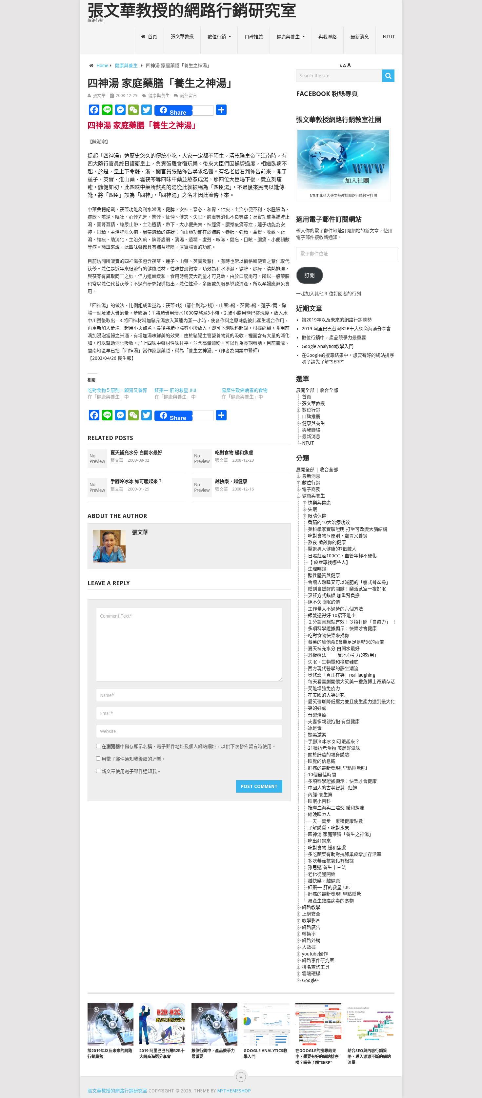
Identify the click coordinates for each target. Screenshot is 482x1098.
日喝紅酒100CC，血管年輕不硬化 (342, 555)
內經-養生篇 (320, 794)
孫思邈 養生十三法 (327, 867)
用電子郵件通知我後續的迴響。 (134, 758)
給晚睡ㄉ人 (319, 814)
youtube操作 (315, 953)
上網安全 (311, 913)
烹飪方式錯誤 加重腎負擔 (334, 595)
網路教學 (311, 907)
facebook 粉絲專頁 (327, 94)
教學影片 (311, 920)
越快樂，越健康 (231, 481)
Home (102, 65)
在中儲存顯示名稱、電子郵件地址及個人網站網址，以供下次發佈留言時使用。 (189, 746)
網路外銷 (311, 940)
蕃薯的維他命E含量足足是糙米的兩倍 (346, 642)
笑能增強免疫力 (324, 688)
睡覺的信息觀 (321, 761)
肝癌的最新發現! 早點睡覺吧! (337, 768)
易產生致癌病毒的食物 (245, 390)
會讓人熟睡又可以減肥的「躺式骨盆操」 (349, 582)
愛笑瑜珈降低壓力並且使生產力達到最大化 (351, 701)
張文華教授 (182, 36)
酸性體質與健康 (324, 575)
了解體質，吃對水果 (328, 827)
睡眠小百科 (319, 801)
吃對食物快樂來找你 (328, 635)
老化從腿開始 (321, 874)
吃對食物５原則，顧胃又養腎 (117, 390)
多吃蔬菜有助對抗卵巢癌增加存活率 (344, 854)
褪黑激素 (317, 734)
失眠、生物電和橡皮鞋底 (333, 662)
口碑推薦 (254, 36)
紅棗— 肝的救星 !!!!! (175, 390)
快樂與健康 (319, 502)
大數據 (309, 947)
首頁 (152, 36)
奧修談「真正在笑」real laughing (341, 675)
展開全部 (305, 390)
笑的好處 (317, 708)
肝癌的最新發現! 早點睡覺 (334, 893)
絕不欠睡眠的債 (324, 602)
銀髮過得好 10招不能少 (332, 615)
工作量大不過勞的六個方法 (335, 608)
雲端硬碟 (311, 973)
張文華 (99, 95)
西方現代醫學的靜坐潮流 (333, 668)
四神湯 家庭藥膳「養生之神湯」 (340, 834)
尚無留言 (188, 95)
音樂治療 (317, 715)
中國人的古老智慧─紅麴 (332, 787)
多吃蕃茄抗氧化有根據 (331, 860)
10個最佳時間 (322, 774)
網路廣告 (311, 927)
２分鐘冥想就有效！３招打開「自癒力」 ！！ (354, 622)
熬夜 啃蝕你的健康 (327, 542)
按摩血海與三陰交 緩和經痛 (336, 807)
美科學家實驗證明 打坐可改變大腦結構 (347, 529)
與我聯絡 (327, 36)
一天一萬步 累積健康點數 (335, 821)
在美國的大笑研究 (326, 695)
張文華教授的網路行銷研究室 (192, 11)
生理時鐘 (317, 568)
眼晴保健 (317, 515)
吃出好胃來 (319, 840)
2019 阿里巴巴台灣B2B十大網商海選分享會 (347, 328)
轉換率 (309, 933)
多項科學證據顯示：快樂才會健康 (342, 628)
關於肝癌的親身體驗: (329, 754)
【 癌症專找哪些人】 (329, 562)
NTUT (389, 36)
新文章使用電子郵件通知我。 (131, 771)
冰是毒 (315, 728)
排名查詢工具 (316, 967)
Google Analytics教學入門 (327, 346)
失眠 (312, 509)
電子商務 (311, 489)
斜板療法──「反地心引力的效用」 (343, 655)
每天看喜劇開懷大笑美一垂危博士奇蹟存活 (351, 681)
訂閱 (309, 275)
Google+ (310, 980)
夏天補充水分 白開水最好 (136, 452)
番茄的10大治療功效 (329, 522)
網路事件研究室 (318, 960)
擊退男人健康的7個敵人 (332, 548)
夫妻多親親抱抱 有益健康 (334, 721)
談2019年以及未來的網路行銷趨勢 (337, 319)
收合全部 (329, 390)
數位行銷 (217, 36)
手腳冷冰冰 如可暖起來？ (136, 481)
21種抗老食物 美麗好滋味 (334, 748)
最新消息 (360, 36)
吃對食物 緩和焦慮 (234, 452)
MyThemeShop (234, 1090)
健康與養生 (288, 36)
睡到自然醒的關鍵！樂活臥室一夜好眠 (347, 588)
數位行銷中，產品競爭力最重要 (334, 337)
